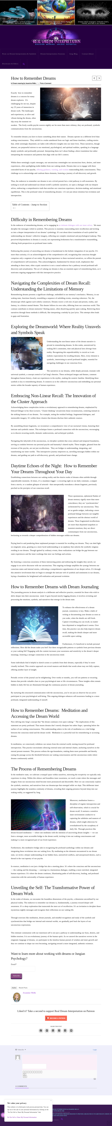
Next (107, 12)
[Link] (41, 1072)
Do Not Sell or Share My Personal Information (22, 1117)
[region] (28, 1111)
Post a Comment (45, 83)
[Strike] (30, 1072)
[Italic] (26, 1072)
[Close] (51, 1100)
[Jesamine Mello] (16, 997)
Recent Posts (23, 988)
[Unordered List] (35, 1072)
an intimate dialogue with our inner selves (75, 225)
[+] (25, 1077)
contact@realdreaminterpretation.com (56, 1112)
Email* (14, 964)
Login (95, 1050)
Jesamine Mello (29, 993)
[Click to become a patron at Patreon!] (56, 1018)
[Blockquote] (37, 1072)
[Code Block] (39, 1072)
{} (24, 1074)
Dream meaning (18, 83)
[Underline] (28, 1072)
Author (14, 988)
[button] (24, 64)
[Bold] (24, 1072)
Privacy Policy (54, 1119)
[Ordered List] (32, 1072)
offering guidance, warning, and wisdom (52, 169)
